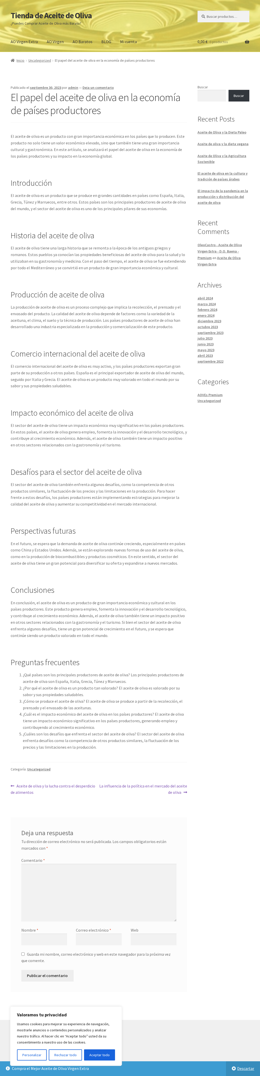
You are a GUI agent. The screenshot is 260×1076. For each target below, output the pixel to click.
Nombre (29, 930)
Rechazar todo (65, 1055)
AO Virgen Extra (24, 41)
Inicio (20, 60)
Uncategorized (39, 60)
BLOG (106, 41)
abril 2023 (205, 355)
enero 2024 (206, 315)
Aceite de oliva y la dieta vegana (223, 144)
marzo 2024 (207, 304)
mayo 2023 (206, 350)
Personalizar (31, 1055)
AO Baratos (82, 41)
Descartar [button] (245, 1068)
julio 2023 (205, 338)
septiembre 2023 (210, 332)
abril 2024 (205, 298)
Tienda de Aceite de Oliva (51, 15)
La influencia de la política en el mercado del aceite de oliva (143, 789)
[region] (66, 1036)
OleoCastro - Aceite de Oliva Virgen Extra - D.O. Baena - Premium (220, 251)
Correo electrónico (93, 930)
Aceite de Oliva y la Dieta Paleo (222, 132)
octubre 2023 (208, 327)
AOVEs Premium (210, 395)
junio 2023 (206, 344)
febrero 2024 (207, 309)
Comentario (33, 860)
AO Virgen (55, 41)
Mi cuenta (128, 41)
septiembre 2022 (210, 361)
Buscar (203, 87)
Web (134, 930)
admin (73, 87)
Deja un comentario (98, 87)
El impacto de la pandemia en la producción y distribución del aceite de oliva (223, 197)
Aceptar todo (99, 1055)
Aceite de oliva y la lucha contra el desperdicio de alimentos (53, 789)
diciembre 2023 (209, 321)
